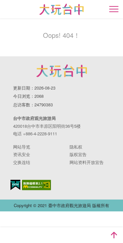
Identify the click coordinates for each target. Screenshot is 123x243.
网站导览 (21, 147)
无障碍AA (36, 185)
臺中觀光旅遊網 (61, 9)
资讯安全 (21, 154)
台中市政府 (61, 70)
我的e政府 (15, 185)
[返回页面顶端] (114, 235)
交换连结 (21, 162)
